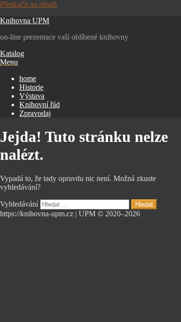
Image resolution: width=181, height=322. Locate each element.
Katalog (12, 53)
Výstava (31, 96)
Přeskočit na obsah (28, 4)
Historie (31, 87)
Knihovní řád (39, 104)
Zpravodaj (35, 113)
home (27, 78)
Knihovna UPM (24, 20)
